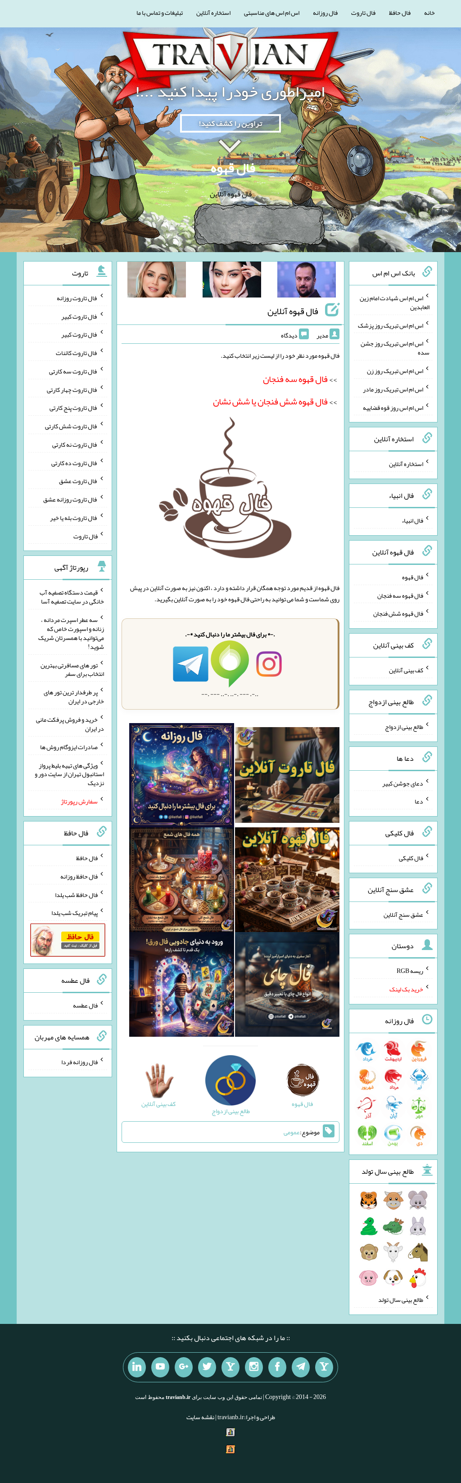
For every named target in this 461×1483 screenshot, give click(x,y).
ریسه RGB (410, 970)
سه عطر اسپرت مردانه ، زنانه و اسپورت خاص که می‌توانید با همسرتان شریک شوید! (71, 633)
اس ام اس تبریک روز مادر (393, 389)
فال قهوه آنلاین (292, 311)
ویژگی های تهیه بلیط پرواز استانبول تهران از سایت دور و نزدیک (69, 774)
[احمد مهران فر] (306, 281)
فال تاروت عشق (78, 481)
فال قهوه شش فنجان (398, 613)
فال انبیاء (412, 520)
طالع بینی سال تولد (400, 1299)
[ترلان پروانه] (232, 281)
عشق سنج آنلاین (403, 914)
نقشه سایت (200, 1417)
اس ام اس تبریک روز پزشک (390, 325)
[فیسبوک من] (277, 1367)
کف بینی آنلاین (406, 670)
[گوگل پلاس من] (184, 1367)
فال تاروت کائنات (77, 352)
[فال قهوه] (287, 881)
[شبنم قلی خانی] (156, 281)
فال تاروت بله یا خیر (74, 517)
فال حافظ (400, 12)
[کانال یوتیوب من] (160, 1367)
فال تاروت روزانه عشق (70, 499)
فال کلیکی (411, 858)
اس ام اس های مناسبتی (271, 12)
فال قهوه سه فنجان (400, 595)
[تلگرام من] (301, 1367)
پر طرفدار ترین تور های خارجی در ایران (74, 696)
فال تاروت (363, 12)
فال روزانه (325, 12)
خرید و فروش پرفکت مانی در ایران (70, 724)
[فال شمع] (181, 881)
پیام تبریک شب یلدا (74, 912)
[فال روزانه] (181, 777)
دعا (419, 801)
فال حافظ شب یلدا (76, 894)
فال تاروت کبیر (79, 316)
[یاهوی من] (324, 1367)
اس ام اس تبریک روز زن (395, 370)
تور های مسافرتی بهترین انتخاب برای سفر (72, 669)
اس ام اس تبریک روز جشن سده (395, 348)
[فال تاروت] (287, 777)
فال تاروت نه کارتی (75, 444)
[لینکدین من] (137, 1367)
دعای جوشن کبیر (402, 783)
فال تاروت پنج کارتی (74, 407)
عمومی (292, 1132)
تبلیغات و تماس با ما (159, 12)
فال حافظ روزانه (79, 876)
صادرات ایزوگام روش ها (69, 747)
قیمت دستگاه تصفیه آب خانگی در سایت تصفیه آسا (72, 597)
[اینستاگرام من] (254, 1367)
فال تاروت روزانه (77, 298)
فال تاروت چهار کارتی (72, 389)
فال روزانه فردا (79, 1062)
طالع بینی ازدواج (404, 726)
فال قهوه (233, 167)
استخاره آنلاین (213, 12)
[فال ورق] (181, 986)
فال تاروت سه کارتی (73, 371)
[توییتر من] (207, 1367)
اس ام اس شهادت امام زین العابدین (394, 302)
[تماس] (230, 1367)
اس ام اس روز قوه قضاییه (393, 407)
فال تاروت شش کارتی (71, 426)
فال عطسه (85, 1005)
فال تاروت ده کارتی (74, 462)
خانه (429, 12)
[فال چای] (287, 986)
